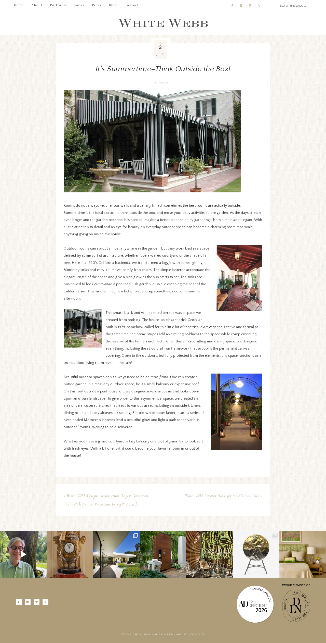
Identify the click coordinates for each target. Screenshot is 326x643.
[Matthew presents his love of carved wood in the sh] (23, 554)
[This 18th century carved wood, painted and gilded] (70, 554)
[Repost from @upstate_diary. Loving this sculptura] (209, 554)
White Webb (163, 23)
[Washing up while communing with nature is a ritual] (163, 554)
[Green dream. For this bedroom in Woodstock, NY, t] (302, 554)
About (181, 634)
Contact (197, 634)
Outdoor (162, 82)
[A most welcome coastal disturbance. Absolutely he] (116, 554)
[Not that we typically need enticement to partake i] (256, 554)
